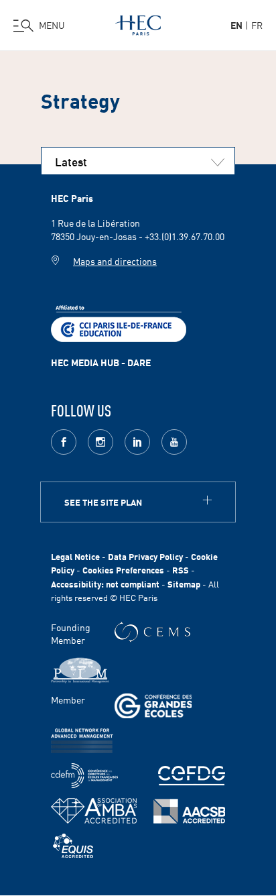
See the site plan (103, 502)
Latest (71, 161)
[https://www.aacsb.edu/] (189, 811)
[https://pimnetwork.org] (80, 670)
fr (257, 25)
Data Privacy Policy (145, 556)
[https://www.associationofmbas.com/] (94, 811)
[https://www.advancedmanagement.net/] (82, 740)
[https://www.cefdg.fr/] (191, 775)
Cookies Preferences (123, 569)
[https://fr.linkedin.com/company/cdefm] (84, 775)
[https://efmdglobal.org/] (73, 846)
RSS (180, 569)
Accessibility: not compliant (105, 583)
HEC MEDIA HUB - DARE (101, 362)
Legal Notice (75, 556)
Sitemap (183, 583)
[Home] (138, 22)
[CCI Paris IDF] (118, 322)
